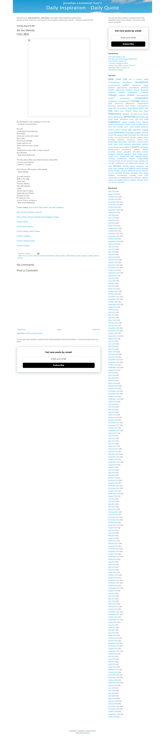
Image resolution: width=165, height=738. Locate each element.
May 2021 (111, 315)
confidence (112, 101)
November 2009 (114, 677)
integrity (137, 127)
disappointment (142, 103)
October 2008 (113, 711)
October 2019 (113, 365)
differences (130, 103)
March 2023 (112, 257)
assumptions (134, 88)
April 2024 (112, 223)
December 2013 (114, 549)
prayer (119, 152)
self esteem (129, 163)
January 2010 (113, 672)
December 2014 (114, 517)
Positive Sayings (23, 246)
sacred (123, 161)
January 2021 (113, 325)
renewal (111, 159)
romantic (117, 161)
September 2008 (114, 714)
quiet (134, 154)
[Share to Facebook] (25, 34)
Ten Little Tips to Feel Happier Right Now (122, 59)
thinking (126, 173)
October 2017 (113, 428)
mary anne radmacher (32, 255)
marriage (121, 137)
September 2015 (114, 494)
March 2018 (112, 415)
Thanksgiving (113, 82)
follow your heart (140, 111)
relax (132, 156)
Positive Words (22, 222)
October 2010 (113, 649)
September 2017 (114, 431)
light (126, 135)
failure (141, 108)
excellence (123, 108)
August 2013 (112, 559)
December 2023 (114, 233)
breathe (122, 92)
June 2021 (112, 312)
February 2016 (113, 480)
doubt (127, 106)
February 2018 (113, 417)
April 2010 (112, 664)
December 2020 (114, 328)
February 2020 (113, 354)
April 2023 (112, 254)
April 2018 (112, 412)
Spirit (146, 79)
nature (139, 140)
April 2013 (112, 570)
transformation (122, 175)
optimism (145, 144)
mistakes (140, 137)
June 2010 (112, 659)
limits (130, 135)
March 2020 (112, 352)
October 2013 (113, 554)
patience (127, 147)
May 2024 (111, 220)
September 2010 (114, 651)
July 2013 (111, 562)
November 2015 (114, 488)
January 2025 (113, 199)
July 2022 (111, 278)
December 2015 (114, 486)
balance (129, 90)
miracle (133, 137)
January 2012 (113, 609)
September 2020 (114, 336)
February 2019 (113, 386)
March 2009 (112, 698)
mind (127, 137)
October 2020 (113, 333)
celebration (132, 92)
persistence (126, 149)
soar (115, 168)
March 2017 (112, 446)
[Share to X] (23, 34)
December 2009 (114, 675)
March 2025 (112, 194)
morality (111, 140)
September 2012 (114, 588)
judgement (137, 130)
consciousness (124, 101)
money (145, 137)
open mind (118, 144)
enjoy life (112, 108)
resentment (122, 159)
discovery (112, 106)
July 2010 (111, 656)
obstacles (132, 142)
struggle (117, 171)
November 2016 (114, 457)
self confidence (118, 163)
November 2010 (114, 646)
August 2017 (112, 433)
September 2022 (114, 273)
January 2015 (113, 515)
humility (139, 124)
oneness (140, 142)
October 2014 (113, 522)
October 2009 (113, 680)
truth (146, 175)
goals (116, 119)
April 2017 (112, 444)
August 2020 (112, 339)
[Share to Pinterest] (27, 34)
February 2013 (113, 575)
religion (145, 156)
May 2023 (111, 252)
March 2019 (112, 383)
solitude (121, 168)
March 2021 (112, 320)
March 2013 (112, 572)
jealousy (118, 130)
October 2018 (113, 396)
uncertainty (112, 178)
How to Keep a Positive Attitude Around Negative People (38, 217)
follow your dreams (122, 111)
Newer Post (21, 330)
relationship (124, 156)
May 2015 (111, 504)
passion (121, 147)
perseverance (113, 149)
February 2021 (113, 323)
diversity (120, 106)
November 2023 (114, 236)
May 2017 (111, 441)
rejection (116, 156)
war (115, 180)
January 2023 (113, 262)
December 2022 (114, 265)
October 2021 (113, 302)
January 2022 (113, 294)
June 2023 (112, 249)
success (123, 171)
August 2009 (112, 685)
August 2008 (112, 717)
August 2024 (112, 212)
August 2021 (112, 307)
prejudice (127, 152)
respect (132, 159)
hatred (124, 122)
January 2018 (113, 420)
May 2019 (111, 378)
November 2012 (114, 583)
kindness (119, 132)
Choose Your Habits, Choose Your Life (121, 65)
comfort (111, 98)
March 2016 (112, 478)
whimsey (126, 180)
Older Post (96, 330)
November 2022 (114, 268)
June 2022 (112, 281)
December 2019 (114, 360)
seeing (141, 161)
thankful (119, 173)
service (117, 166)
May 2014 (111, 536)
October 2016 (113, 459)
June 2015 (112, 501)
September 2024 (114, 210)
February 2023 (113, 260)
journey (124, 130)
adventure (136, 85)
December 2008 (114, 706)
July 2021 (111, 310)
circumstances (142, 95)
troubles (133, 175)
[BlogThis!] (20, 34)
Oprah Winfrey (49, 255)
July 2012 (111, 593)
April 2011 (111, 633)
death (110, 103)
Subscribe (58, 365)
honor (127, 124)
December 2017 (114, 423)
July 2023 (111, 247)
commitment (125, 98)
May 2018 (111, 410)
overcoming (113, 147)
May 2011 (111, 630)
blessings (144, 90)
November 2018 (114, 394)
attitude (111, 90)
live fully (140, 135)
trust (140, 175)
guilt (141, 119)
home (123, 124)
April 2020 (112, 349)
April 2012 (112, 601)
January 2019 (113, 388)
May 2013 (111, 567)
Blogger (87, 733)
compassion (141, 98)
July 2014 (111, 530)
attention (144, 88)
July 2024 (111, 215)
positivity (90, 255)
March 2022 (112, 289)
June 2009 (112, 690)
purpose (120, 154)
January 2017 (113, 452)
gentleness (140, 117)
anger (145, 85)
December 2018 (114, 391)
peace (135, 147)
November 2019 (114, 362)
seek (146, 161)
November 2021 (114, 299)
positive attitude (60, 255)
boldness (112, 92)
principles (137, 152)
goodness (124, 119)
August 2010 (112, 654)
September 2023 (114, 241)
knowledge (129, 133)
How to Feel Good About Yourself (29, 212)
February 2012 (113, 607)
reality (139, 154)
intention (144, 127)
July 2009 (111, 688)
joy (130, 129)
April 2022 (112, 286)
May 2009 (111, 693)
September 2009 (114, 683)
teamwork (111, 173)
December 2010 (114, 643)
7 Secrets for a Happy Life (117, 61)
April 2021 (112, 318)
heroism (117, 124)
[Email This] (18, 34)
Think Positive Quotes (25, 226)
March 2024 (112, 226)
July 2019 (111, 373)
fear (110, 110)
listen (134, 135)
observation (122, 142)
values (111, 180)
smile (110, 168)
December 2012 (114, 580)
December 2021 (114, 297)
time (141, 173)
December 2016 (114, 454)
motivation (121, 140)
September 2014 (114, 525)
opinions (127, 144)
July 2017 (111, 436)
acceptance (141, 82)
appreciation (122, 88)
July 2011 (111, 625)
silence (132, 166)
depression (119, 103)
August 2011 (112, 622)
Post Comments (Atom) (34, 333)
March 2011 (112, 635)
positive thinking (71, 255)
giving (110, 119)
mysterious (131, 140)
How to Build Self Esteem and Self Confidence (46, 207)
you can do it (112, 182)
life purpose (119, 135)
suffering (131, 171)
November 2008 (114, 709)
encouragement (142, 106)
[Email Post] (37, 253)
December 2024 (114, 202)
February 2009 (113, 701)
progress (112, 154)
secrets (135, 161)
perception (144, 147)
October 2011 (113, 617)
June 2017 (112, 438)
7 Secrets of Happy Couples (118, 63)
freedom (125, 114)
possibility (111, 152)
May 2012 (111, 599)
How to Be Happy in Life (116, 57)
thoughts (134, 173)
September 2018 (114, 399)
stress (110, 171)
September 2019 (114, 367)
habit (146, 119)
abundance (127, 82)
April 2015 (112, 507)
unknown (137, 178)
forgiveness (114, 113)
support (138, 171)
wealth (120, 180)
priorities (145, 152)
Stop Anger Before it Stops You (119, 68)
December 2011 (113, 612)
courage (135, 101)
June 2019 (112, 375)
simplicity (140, 166)
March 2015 (112, 509)
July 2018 (111, 404)
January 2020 (113, 357)
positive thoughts (81, 255)
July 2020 (111, 341)
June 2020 (112, 344)
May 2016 (111, 473)
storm (138, 168)
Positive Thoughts (23, 236)
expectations (133, 108)
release (138, 156)
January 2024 (113, 231)
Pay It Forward (135, 79)
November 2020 (114, 331)
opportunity (136, 144)
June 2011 (112, 628)
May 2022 (111, 283)
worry (146, 180)
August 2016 (112, 465)
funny (140, 114)
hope (133, 124)
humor (145, 124)
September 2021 (114, 304)
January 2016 (113, 483)
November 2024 (114, 205)
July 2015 (111, 499)
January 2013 (113, 578)
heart (138, 122)
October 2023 (113, 239)
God (118, 79)
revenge (111, 161)
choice (130, 95)
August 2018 (112, 402)
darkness (144, 101)
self (109, 163)
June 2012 (112, 596)
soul (126, 168)
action (126, 85)
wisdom (133, 180)
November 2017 (114, 425)
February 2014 (113, 543)
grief (136, 119)
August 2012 (112, 591)
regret (110, 156)
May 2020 (111, 346)
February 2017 (113, 449)
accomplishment (114, 85)
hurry (110, 127)
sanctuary (129, 161)
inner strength (118, 127)
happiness (114, 122)
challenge (144, 92)
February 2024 (113, 228)
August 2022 (112, 276)
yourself (121, 182)
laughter (137, 133)
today (146, 173)
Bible (111, 79)
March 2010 (112, 667)
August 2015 (112, 496)
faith (146, 108)
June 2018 (112, 407)
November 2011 (113, 614)
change (112, 95)
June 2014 (112, 533)
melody (42, 255)
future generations (115, 117)
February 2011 (113, 638)
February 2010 (113, 669)
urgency (145, 178)
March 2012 (112, 604)
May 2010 (111, 662)
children (122, 95)
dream (133, 106)
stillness (132, 168)
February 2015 (113, 512)
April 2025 (112, 191)
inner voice (129, 127)
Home (59, 330)
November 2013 (114, 551)
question (127, 154)
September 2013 (114, 557)
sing (146, 166)
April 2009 (112, 696)
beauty (136, 90)
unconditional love (125, 178)
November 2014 (114, 520)
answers (111, 88)
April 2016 (112, 475)
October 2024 (113, 207)
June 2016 (112, 470)
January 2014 (113, 546)
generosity (130, 116)
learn (144, 133)
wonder (140, 180)
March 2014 (112, 541)
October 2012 (113, 586)
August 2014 (112, 528)
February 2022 (113, 291)
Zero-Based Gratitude (115, 70)
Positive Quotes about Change (28, 231)
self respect (139, 163)
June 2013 (112, 565)
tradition (111, 175)
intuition (111, 130)
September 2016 (114, 462)
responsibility (143, 159)
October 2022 (113, 270)
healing (132, 122)
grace (132, 119)
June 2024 (112, 218)
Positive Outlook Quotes (26, 241)
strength (145, 168)
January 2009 (113, 704)
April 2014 (112, 538)
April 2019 (112, 381)
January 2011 (113, 641)
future (145, 114)
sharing (125, 166)
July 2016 (111, 467)
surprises (145, 171)
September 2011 (114, 620)
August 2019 (112, 370)
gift (147, 117)
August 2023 (112, 244)
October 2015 (113, 491)
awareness (120, 90)
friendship (134, 114)
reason (145, 154)
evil (118, 108)
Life (24, 255)
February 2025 (113, 197)
